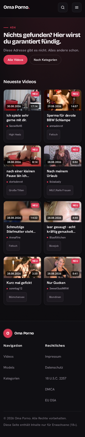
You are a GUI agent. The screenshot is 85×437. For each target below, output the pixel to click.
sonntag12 (15, 288)
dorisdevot (16, 182)
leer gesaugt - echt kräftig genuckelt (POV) (61, 229)
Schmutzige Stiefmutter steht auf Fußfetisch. (20, 229)
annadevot (56, 126)
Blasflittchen (57, 237)
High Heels (15, 134)
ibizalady (55, 182)
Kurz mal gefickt (19, 282)
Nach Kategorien (45, 60)
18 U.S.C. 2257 (55, 378)
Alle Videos (15, 60)
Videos (8, 356)
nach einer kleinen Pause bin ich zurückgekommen (21, 173)
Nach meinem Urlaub (57, 173)
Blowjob (54, 246)
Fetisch (53, 134)
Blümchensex (16, 297)
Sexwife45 (15, 126)
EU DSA (50, 400)
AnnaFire (14, 237)
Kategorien (11, 378)
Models (8, 367)
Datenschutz (54, 367)
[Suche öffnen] (63, 7)
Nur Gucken (56, 282)
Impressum (53, 356)
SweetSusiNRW (59, 288)
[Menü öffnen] (77, 7)
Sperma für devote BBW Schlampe (61, 117)
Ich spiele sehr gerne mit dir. (18, 117)
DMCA (50, 389)
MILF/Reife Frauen (60, 190)
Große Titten (16, 190)
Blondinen (55, 297)
